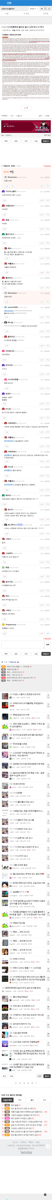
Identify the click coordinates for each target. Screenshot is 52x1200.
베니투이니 (7, 30)
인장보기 (9, 135)
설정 (38, 1142)
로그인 (15, 1142)
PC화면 (23, 1142)
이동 (12, 186)
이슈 (44, 1100)
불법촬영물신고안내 (26, 1148)
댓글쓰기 (46, 141)
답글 (6, 186)
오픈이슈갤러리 (8, 9)
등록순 (13, 166)
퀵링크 (31, 1142)
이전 (26, 141)
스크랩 (47, 116)
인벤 (9, 3)
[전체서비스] (49, 2)
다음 (35, 141)
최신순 (19, 166)
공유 (40, 116)
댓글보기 (46, 654)
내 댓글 (26, 13)
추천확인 (5, 116)
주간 (19, 1100)
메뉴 (2, 135)
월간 (32, 1100)
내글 (6, 13)
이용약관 (11, 1145)
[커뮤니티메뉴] (2, 3)
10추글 (45, 13)
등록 (47, 645)
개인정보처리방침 (23, 1145)
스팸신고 (19, 116)
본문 (16, 141)
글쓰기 (49, 8)
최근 (4, 1076)
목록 (5, 141)
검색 (39, 1076)
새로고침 (48, 166)
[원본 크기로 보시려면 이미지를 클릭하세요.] (26, 67)
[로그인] (44, 2)
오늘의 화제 (7, 1100)
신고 (11, 116)
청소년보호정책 (38, 1145)
